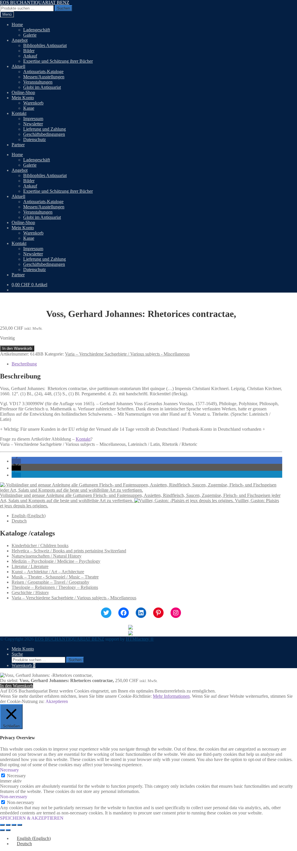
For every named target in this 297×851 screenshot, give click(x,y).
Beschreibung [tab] (24, 363)
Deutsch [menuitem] (19, 520)
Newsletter (33, 123)
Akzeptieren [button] (57, 701)
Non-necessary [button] (13, 796)
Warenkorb (33, 102)
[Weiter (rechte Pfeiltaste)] (8, 830)
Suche (17, 654)
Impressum (33, 118)
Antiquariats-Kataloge (43, 71)
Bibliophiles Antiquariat (45, 45)
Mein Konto (23, 97)
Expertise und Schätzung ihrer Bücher (58, 61)
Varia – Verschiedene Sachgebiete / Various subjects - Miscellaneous (127, 353)
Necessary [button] (9, 769)
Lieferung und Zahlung (44, 129)
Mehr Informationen (171, 696)
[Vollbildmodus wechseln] (8, 825)
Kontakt (19, 113)
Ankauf (30, 55)
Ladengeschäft (36, 29)
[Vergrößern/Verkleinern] (2, 825)
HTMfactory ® (140, 639)
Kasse (28, 108)
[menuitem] (29, 515)
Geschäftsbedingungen (44, 134)
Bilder (29, 50)
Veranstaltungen (37, 82)
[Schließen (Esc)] (19, 825)
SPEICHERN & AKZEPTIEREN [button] (32, 818)
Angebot (20, 40)
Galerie (30, 35)
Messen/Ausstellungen (43, 76)
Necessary (16, 775)
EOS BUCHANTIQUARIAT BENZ (34, 2)
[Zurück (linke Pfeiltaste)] (2, 830)
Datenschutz (34, 139)
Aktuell (18, 66)
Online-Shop (23, 92)
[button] (16, 461)
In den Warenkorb (17, 348)
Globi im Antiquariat (42, 87)
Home (17, 24)
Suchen (63, 8)
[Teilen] (14, 825)
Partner (18, 144)
